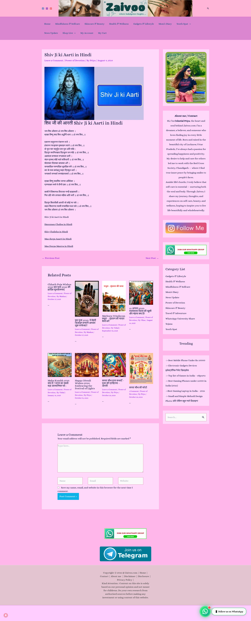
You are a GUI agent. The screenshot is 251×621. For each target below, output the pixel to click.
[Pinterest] (51, 8)
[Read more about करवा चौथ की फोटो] (141, 368)
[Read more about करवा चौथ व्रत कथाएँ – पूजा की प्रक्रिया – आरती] (114, 365)
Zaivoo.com (189, 125)
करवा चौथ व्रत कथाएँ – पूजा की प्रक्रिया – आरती (113, 383)
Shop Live (68, 33)
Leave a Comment (53, 60)
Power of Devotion (75, 60)
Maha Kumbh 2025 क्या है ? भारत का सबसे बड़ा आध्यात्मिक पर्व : (58, 383)
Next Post (152, 258)
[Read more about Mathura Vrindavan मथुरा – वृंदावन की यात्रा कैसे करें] (114, 296)
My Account (86, 33)
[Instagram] (47, 8)
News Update (51, 33)
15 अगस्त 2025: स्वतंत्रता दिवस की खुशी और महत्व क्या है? (140, 311)
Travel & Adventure (176, 313)
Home (47, 23)
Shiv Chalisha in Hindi (56, 231)
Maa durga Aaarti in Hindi (58, 239)
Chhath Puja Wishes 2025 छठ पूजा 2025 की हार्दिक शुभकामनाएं (59, 287)
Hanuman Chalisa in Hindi (58, 224)
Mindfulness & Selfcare (67, 23)
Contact (104, 576)
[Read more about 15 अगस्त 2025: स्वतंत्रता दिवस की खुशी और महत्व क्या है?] (141, 293)
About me (116, 576)
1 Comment (134, 391)
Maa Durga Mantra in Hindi (58, 246)
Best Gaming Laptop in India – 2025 (186, 391)
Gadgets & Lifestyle (143, 23)
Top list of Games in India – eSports (187, 375)
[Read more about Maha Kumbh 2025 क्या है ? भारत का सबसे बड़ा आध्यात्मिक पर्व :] (60, 365)
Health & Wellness (119, 23)
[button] (208, 8)
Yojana (169, 324)
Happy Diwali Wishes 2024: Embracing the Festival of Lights (85, 384)
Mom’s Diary (165, 23)
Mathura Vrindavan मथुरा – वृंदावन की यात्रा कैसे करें (113, 318)
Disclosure (143, 576)
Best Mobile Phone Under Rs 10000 (186, 360)
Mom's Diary (172, 292)
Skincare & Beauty (94, 23)
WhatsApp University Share (180, 318)
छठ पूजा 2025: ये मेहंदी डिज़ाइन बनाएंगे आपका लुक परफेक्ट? (85, 323)
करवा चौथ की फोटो (138, 387)
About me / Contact (186, 115)
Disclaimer (129, 576)
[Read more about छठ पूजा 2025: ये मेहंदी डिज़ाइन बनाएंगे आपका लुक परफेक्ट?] (87, 299)
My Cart (102, 33)
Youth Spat (182, 23)
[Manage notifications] (6, 615)
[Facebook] (43, 8)
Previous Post (51, 258)
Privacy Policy (124, 579)
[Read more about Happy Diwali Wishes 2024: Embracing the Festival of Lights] (87, 365)
